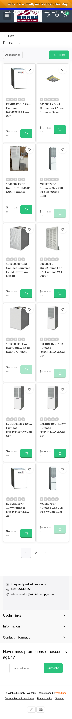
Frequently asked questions (28, 584)
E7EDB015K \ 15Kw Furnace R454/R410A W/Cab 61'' (53, 349)
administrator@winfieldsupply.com (32, 594)
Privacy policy (44, 698)
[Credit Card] (40, 710)
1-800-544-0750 (21, 589)
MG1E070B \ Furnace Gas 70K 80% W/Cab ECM (51, 507)
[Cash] (31, 710)
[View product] (26, 133)
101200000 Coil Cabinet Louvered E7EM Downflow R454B (18, 269)
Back (11, 35)
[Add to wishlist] (29, 70)
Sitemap (59, 698)
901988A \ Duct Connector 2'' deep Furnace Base (52, 108)
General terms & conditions (19, 698)
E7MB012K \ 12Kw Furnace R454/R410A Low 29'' (18, 110)
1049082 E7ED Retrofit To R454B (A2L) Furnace (18, 188)
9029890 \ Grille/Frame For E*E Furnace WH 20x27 (51, 269)
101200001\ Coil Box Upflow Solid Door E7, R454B (18, 347)
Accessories (12, 54)
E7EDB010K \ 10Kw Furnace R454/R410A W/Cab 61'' (53, 429)
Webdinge (61, 693)
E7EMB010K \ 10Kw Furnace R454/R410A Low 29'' (17, 509)
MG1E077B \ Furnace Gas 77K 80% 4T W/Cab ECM (51, 190)
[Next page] (46, 553)
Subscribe (53, 668)
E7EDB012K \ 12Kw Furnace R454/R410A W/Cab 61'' (19, 429)
